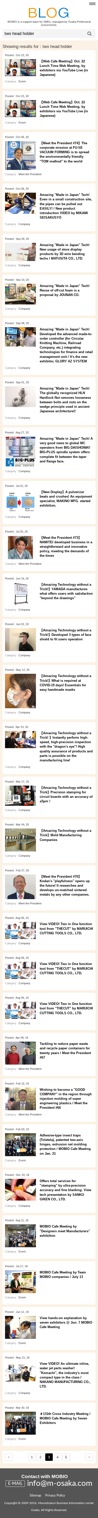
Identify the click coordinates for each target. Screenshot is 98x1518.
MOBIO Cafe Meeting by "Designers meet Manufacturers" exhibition (65, 1231)
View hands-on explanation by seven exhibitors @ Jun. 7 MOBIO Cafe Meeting (66, 1322)
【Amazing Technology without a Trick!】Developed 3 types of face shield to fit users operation (65, 634)
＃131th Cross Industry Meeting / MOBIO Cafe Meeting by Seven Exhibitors (65, 1418)
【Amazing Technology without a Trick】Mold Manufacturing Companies (65, 835)
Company (24, 224)
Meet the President (30, 174)
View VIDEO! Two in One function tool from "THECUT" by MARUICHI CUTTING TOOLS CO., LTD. (66, 928)
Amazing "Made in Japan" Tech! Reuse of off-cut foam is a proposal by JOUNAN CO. (64, 290)
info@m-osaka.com (59, 1483)
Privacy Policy (55, 1495)
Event (22, 81)
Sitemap (35, 1495)
